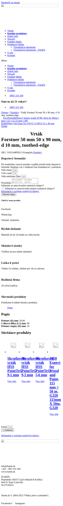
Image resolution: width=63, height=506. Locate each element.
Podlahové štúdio (15, 44)
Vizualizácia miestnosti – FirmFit (29, 50)
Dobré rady (12, 36)
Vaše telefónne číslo (11, 176)
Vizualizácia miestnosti (24, 47)
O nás (10, 52)
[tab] (10, 307)
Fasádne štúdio (14, 41)
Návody (11, 39)
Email (4, 427)
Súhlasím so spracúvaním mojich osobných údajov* (30, 188)
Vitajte (10, 30)
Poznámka (6, 182)
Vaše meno (6, 170)
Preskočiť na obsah (10, 2)
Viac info (11, 381)
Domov (5, 112)
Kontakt (11, 55)
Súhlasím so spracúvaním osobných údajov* (22, 185)
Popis (10, 307)
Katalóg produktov (17, 33)
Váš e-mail (6, 173)
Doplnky (14, 112)
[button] (31, 60)
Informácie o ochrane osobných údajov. (20, 191)
